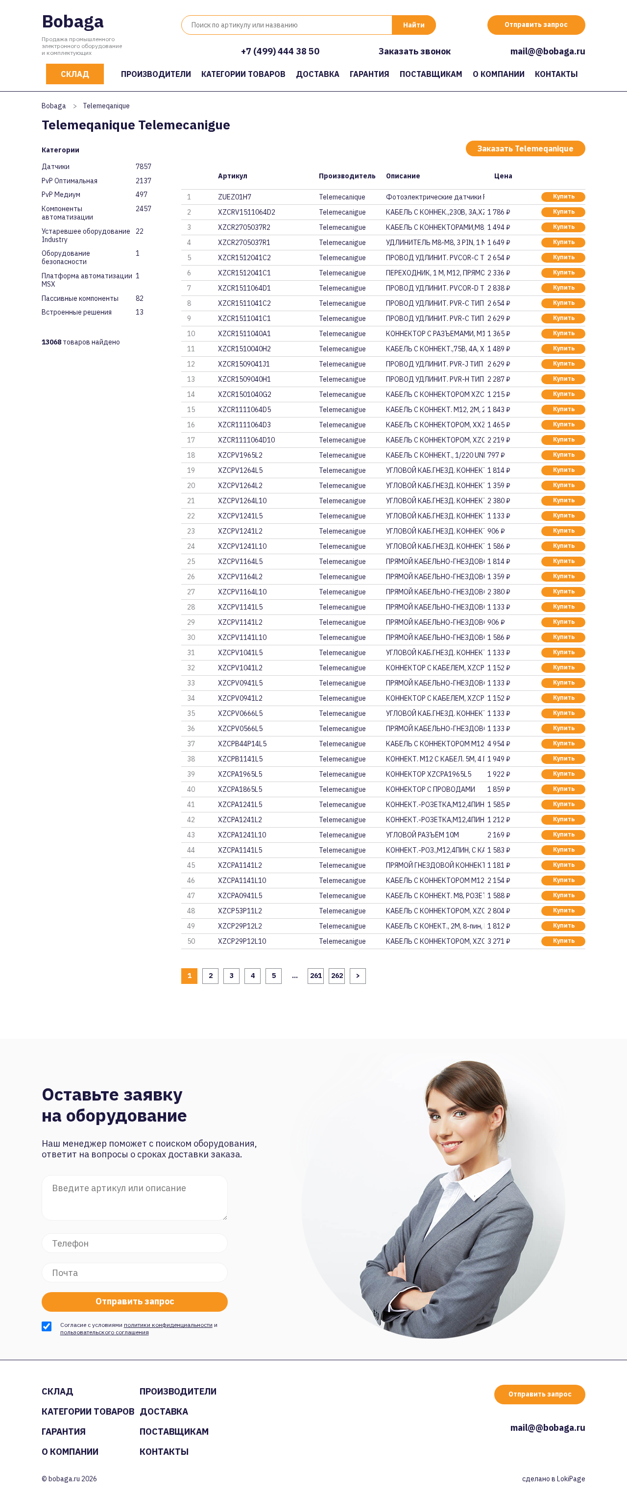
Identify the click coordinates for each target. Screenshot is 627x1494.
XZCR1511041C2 (244, 303)
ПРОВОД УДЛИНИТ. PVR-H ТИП (435, 379)
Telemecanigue (342, 212)
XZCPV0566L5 (240, 728)
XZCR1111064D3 (244, 424)
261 (316, 975)
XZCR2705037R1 (244, 242)
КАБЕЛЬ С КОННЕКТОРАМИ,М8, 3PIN (435, 227)
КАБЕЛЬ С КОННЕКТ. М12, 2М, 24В (435, 409)
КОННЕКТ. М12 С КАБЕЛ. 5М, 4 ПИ (435, 759)
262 (337, 975)
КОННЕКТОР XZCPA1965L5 (428, 774)
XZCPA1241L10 (242, 835)
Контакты (556, 74)
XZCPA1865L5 (240, 789)
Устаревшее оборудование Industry (86, 235)
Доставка (317, 74)
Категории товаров (243, 74)
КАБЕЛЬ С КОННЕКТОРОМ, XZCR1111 (435, 440)
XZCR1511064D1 (244, 288)
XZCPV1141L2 (240, 622)
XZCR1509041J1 (244, 364)
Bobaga (73, 20)
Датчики (56, 167)
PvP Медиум (61, 195)
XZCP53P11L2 (240, 910)
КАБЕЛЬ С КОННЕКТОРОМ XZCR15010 (435, 394)
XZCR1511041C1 (244, 318)
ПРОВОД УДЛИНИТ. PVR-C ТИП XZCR (435, 303)
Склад (75, 74)
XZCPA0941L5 (240, 895)
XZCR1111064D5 (244, 409)
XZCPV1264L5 (240, 470)
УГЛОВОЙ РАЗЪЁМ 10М (422, 835)
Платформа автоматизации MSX (87, 280)
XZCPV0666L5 (240, 713)
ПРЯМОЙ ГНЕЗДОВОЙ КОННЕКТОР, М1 (435, 865)
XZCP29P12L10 (242, 941)
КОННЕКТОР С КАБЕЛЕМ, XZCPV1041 (435, 667)
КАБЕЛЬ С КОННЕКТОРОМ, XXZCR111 (435, 424)
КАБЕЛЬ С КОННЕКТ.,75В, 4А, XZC (435, 348)
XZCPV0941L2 (240, 698)
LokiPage (571, 1478)
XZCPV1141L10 (242, 637)
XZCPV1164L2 (240, 576)
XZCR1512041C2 (244, 257)
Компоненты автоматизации (67, 213)
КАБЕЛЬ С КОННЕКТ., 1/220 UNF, (435, 455)
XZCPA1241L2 (240, 819)
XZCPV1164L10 (242, 592)
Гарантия (369, 74)
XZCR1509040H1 (244, 379)
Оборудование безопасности (66, 257)
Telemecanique (342, 197)
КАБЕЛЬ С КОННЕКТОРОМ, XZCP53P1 (435, 910)
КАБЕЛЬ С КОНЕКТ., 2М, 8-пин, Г (435, 926)
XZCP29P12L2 (240, 926)
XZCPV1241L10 (242, 546)
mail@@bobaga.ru (547, 51)
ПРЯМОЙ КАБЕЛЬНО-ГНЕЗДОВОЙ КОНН (435, 561)
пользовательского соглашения (104, 1332)
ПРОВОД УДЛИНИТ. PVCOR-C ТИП (435, 257)
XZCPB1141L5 (240, 759)
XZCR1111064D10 (246, 440)
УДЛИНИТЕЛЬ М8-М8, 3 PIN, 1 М (435, 242)
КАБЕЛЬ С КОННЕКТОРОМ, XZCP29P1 (435, 941)
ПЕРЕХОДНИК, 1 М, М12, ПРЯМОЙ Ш (435, 273)
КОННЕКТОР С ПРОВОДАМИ (430, 789)
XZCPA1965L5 (240, 774)
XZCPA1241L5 (240, 804)
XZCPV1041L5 (240, 652)
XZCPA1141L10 (242, 880)
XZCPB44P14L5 (242, 743)
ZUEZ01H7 (234, 197)
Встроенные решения (77, 312)
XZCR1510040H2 (244, 348)
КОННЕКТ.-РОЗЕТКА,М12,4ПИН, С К (435, 804)
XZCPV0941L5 (240, 683)
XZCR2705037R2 (244, 227)
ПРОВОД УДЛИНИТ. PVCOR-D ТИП (435, 288)
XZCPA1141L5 (240, 850)
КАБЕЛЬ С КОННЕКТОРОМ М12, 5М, (435, 743)
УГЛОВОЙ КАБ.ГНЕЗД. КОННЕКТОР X (435, 470)
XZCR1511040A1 (244, 333)
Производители (156, 74)
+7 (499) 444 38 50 (280, 51)
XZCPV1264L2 (240, 485)
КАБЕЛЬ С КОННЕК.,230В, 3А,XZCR (435, 212)
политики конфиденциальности (168, 1324)
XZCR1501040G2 (244, 394)
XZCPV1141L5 (240, 607)
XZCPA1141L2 (240, 865)
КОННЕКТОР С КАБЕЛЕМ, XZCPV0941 (435, 698)
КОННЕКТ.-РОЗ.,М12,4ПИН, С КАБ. (435, 850)
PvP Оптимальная (69, 181)
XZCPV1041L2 (240, 667)
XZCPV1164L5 (240, 561)
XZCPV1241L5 (240, 516)
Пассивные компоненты (80, 298)
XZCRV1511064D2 (246, 212)
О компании (499, 74)
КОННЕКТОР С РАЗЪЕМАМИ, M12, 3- (435, 333)
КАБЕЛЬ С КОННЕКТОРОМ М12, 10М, (435, 880)
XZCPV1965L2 (240, 455)
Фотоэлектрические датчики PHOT (435, 197)
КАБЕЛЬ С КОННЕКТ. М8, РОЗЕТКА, (435, 895)
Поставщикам (431, 74)
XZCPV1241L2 (240, 531)
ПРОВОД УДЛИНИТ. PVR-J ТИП (434, 364)
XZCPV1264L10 (242, 500)
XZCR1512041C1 (244, 273)
